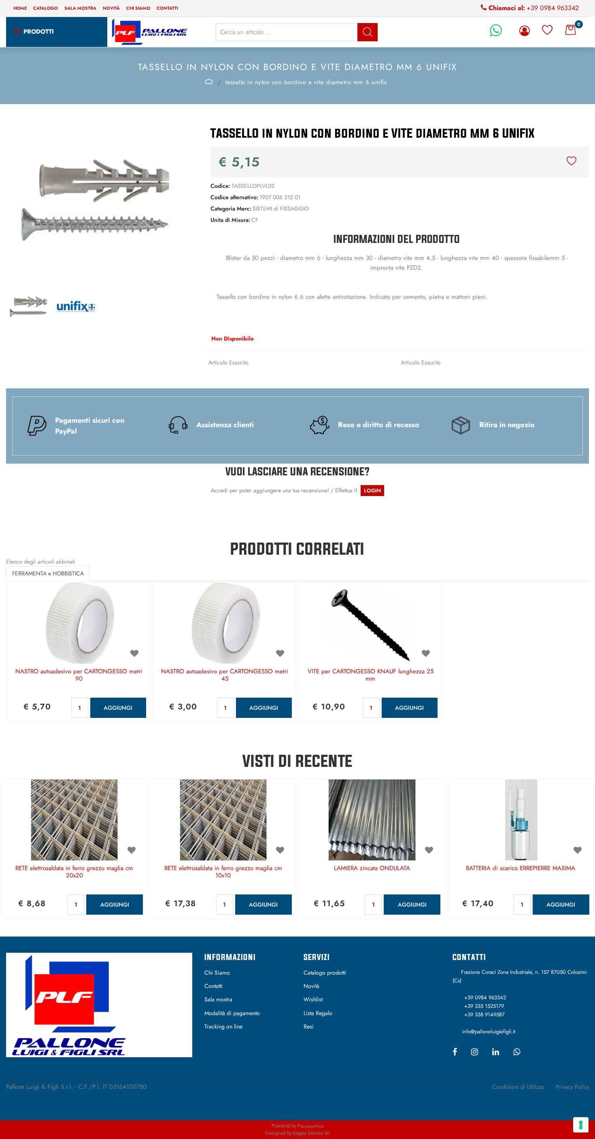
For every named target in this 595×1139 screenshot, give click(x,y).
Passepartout (311, 1126)
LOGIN (372, 490)
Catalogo (45, 8)
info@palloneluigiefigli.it (488, 1031)
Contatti (167, 8)
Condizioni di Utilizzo (518, 1087)
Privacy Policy (572, 1087)
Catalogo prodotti (325, 973)
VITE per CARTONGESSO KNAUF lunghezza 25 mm (371, 675)
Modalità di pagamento (232, 1013)
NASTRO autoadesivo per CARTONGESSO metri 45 (224, 675)
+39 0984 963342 (553, 8)
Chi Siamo (217, 973)
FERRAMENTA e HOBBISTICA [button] (48, 573)
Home (20, 8)
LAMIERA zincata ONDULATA (372, 868)
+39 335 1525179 (484, 1006)
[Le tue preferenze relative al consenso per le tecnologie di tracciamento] (581, 1125)
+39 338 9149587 (484, 1014)
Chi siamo (138, 8)
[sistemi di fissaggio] (209, 81)
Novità (111, 8)
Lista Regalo (318, 1013)
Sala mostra (80, 8)
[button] (367, 32)
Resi (309, 1026)
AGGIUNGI (118, 708)
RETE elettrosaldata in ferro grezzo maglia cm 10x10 (223, 872)
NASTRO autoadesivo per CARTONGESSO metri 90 (78, 675)
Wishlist (313, 999)
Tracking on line (223, 1026)
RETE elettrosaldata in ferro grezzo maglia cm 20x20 (74, 872)
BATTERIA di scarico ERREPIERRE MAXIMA (520, 868)
